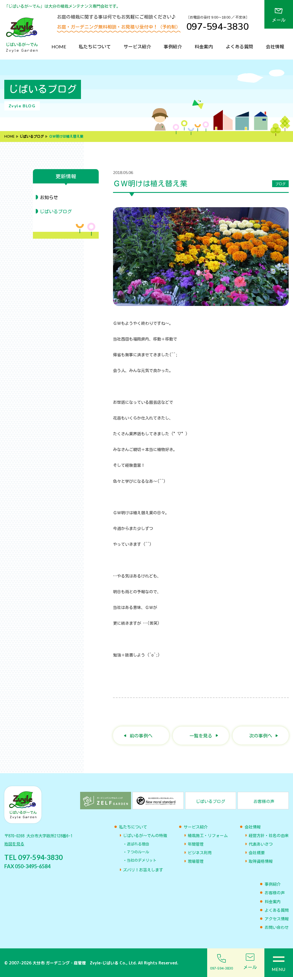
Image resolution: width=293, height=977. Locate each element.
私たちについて (95, 46)
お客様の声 (275, 893)
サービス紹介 (137, 46)
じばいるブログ (32, 136)
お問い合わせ (277, 927)
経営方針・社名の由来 (269, 836)
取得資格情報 (261, 861)
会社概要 (257, 853)
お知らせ (49, 197)
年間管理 (196, 844)
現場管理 (196, 861)
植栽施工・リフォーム (208, 836)
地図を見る (14, 844)
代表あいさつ (261, 844)
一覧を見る (200, 735)
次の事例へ (260, 735)
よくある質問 (239, 46)
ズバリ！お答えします (143, 870)
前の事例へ (141, 735)
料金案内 (204, 46)
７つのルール (138, 852)
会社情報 (275, 46)
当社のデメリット (142, 860)
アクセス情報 (277, 919)
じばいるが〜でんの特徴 (145, 836)
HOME (59, 46)
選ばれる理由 (138, 844)
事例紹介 (173, 46)
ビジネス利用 (200, 853)
